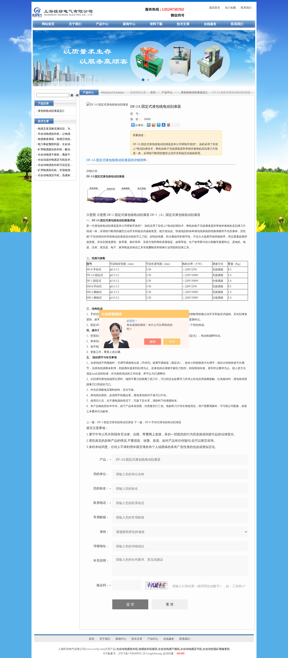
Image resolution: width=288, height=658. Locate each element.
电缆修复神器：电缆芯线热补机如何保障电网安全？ (55, 139)
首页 (153, 92)
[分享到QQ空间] (148, 125)
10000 (147, 119)
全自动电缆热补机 (127, 649)
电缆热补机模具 (148, 649)
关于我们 (75, 24)
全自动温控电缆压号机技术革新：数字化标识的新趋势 (55, 159)
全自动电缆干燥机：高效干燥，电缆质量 (55, 154)
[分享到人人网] (163, 125)
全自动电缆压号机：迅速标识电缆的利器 (55, 175)
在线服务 (210, 24)
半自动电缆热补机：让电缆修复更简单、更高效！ (55, 133)
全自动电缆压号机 (191, 649)
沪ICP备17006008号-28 (131, 653)
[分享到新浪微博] (153, 125)
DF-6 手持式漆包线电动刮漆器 (163, 422)
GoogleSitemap (154, 653)
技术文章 (183, 24)
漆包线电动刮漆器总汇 (51, 110)
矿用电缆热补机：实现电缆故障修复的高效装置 (55, 170)
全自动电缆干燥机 (169, 649)
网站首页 (48, 24)
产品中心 (102, 24)
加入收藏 (230, 7)
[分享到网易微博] (168, 125)
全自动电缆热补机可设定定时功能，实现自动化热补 (55, 165)
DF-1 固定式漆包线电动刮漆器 (115, 422)
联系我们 (246, 7)
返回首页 (214, 7)
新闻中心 (129, 24)
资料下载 (156, 24)
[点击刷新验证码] (156, 585)
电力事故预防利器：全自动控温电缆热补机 (55, 144)
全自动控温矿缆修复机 (216, 649)
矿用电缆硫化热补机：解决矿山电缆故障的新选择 (55, 149)
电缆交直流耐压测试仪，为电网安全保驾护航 (55, 128)
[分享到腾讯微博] (158, 125)
